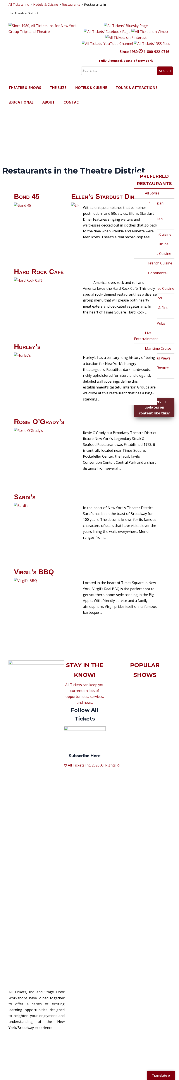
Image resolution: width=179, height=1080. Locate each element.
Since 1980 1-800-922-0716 (144, 51)
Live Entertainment (146, 335)
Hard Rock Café (39, 272)
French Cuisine (160, 263)
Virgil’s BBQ (34, 572)
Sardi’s (25, 497)
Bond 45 (27, 196)
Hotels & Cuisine (91, 87)
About (48, 102)
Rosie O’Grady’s (39, 422)
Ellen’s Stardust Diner (106, 196)
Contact (72, 102)
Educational (21, 102)
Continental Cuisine (152, 276)
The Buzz (58, 87)
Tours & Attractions (136, 87)
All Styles (152, 193)
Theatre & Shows (25, 87)
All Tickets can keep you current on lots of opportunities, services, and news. (84, 720)
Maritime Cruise (158, 348)
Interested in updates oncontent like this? (154, 407)
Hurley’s (27, 347)
